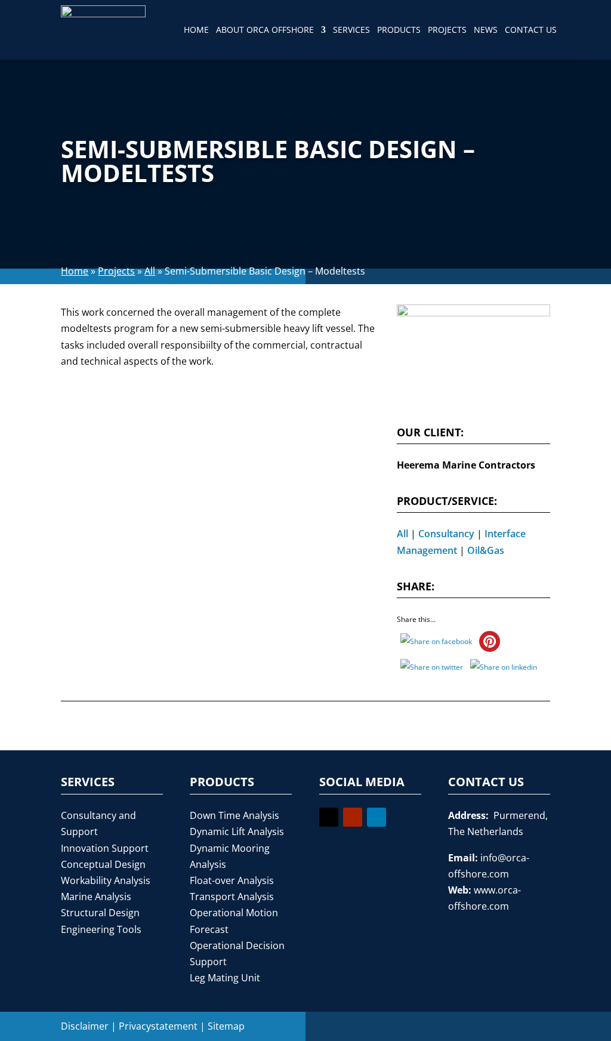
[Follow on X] (328, 817)
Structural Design (100, 912)
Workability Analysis (105, 880)
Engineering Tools (101, 929)
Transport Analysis (232, 896)
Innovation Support (105, 848)
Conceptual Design (103, 864)
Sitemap (226, 1026)
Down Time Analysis (234, 815)
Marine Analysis (96, 896)
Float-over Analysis (232, 880)
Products (399, 29)
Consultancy (446, 533)
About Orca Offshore (265, 29)
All (149, 271)
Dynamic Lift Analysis (237, 831)
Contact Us (531, 29)
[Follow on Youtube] (352, 817)
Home (196, 29)
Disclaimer (85, 1026)
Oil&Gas (485, 550)
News (486, 29)
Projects (447, 29)
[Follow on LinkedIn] (376, 817)
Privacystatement (158, 1026)
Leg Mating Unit (225, 977)
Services (351, 29)
